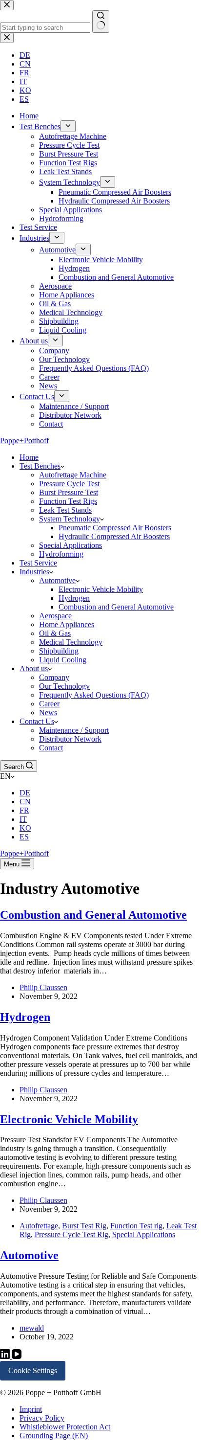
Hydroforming (61, 554)
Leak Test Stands (65, 510)
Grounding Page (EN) (54, 1435)
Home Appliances (66, 624)
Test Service (38, 563)
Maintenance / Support (74, 730)
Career (49, 704)
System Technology (69, 519)
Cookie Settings (32, 1370)
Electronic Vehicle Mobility (101, 589)
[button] (100, 776)
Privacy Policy (42, 1418)
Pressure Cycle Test (69, 483)
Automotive (57, 580)
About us (34, 668)
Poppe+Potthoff (24, 440)
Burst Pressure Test (68, 492)
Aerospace (55, 615)
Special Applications (70, 545)
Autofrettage (39, 1226)
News (48, 712)
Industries (34, 571)
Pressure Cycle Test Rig (71, 1234)
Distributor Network (70, 739)
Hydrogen (74, 598)
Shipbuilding (59, 651)
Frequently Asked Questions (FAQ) (94, 695)
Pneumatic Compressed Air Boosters (115, 527)
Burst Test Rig (84, 1226)
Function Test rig (136, 1226)
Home (29, 457)
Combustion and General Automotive (116, 607)
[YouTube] (16, 1356)
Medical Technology (70, 642)
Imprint (31, 1409)
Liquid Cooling (62, 660)
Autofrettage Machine (72, 475)
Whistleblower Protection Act (65, 1427)
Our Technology (64, 686)
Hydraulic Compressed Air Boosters (114, 536)
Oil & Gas (55, 633)
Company (54, 677)
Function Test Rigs (68, 501)
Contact (51, 748)
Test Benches (40, 466)
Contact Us (37, 721)
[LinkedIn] (6, 1356)
